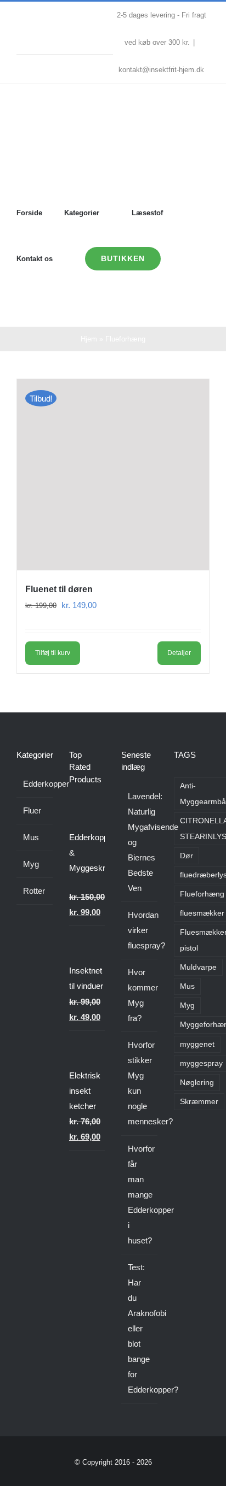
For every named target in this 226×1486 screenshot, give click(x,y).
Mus (31, 837)
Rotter (34, 890)
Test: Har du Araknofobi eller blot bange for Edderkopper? (140, 1328)
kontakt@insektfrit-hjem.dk (161, 70)
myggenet (197, 1044)
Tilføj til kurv (52, 653)
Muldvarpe (198, 967)
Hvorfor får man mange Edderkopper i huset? (140, 1194)
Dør (186, 856)
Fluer (32, 810)
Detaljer (179, 653)
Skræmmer (199, 1102)
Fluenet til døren (59, 589)
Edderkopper (35, 783)
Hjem (89, 339)
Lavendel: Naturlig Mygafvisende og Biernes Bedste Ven (140, 842)
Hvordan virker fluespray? (140, 930)
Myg (31, 864)
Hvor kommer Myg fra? (140, 995)
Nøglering (197, 1082)
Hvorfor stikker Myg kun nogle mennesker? (140, 1083)
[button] (51, 304)
